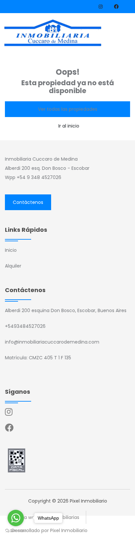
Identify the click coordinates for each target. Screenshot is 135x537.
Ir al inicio (68, 126)
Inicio (11, 250)
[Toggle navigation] (124, 34)
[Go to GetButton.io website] (15, 530)
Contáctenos (28, 202)
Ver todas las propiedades (67, 109)
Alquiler (13, 266)
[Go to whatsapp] (16, 518)
